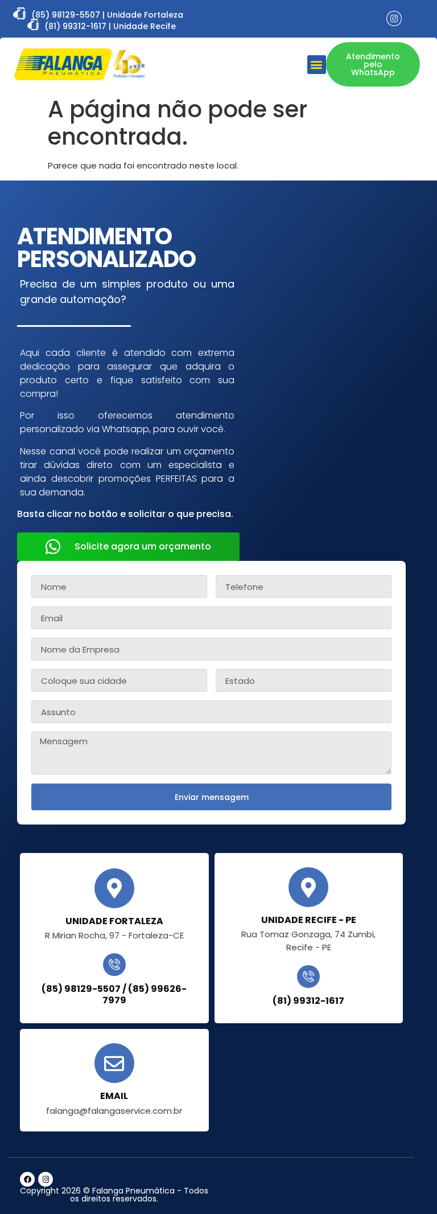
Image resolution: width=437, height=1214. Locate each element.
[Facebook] (27, 1179)
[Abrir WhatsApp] (408, 1185)
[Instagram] (45, 1179)
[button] (316, 64)
